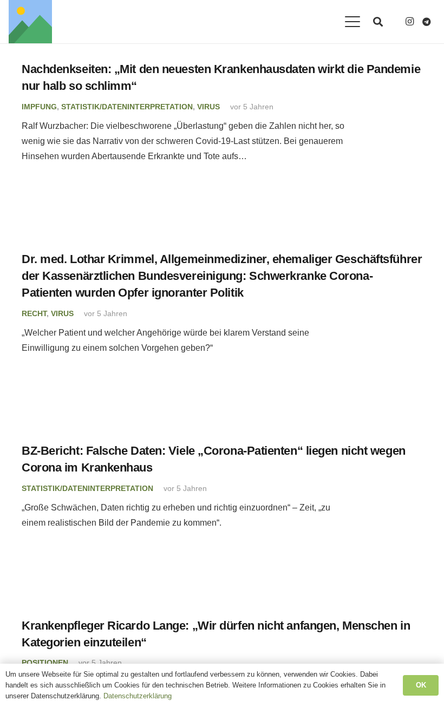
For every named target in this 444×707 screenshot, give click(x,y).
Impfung (39, 106)
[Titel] (30, 21)
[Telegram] (426, 21)
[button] (352, 21)
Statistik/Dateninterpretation (127, 106)
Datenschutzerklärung (137, 696)
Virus (208, 106)
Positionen (45, 662)
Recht (34, 313)
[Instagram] (409, 21)
